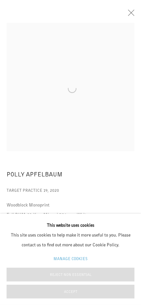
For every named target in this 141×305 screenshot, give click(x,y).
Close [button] (129, 15)
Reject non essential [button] (70, 274)
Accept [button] (70, 291)
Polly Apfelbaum (34, 174)
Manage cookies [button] (70, 258)
